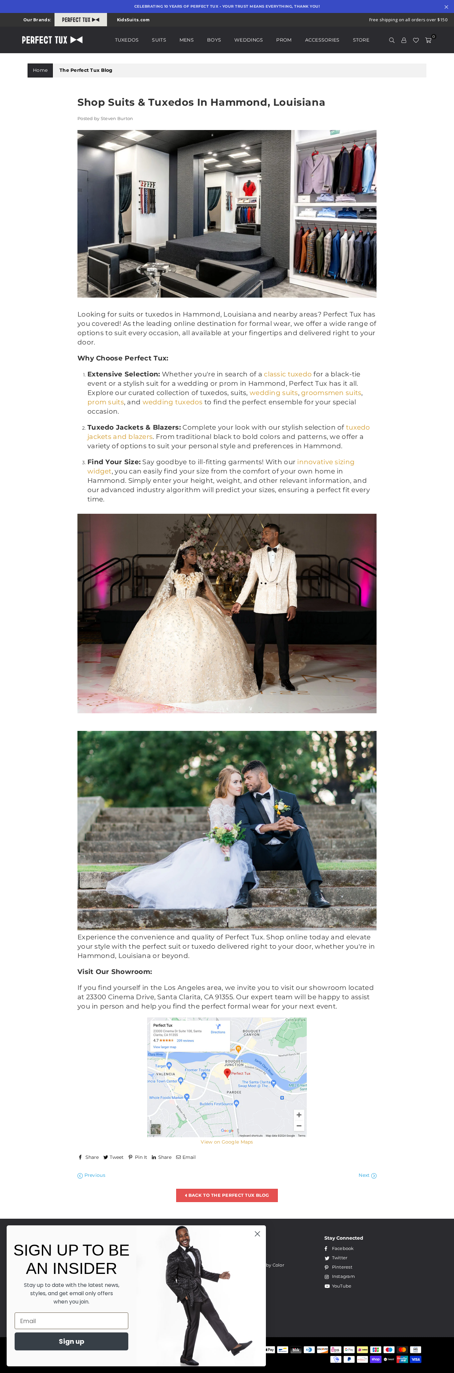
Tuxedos (127, 40)
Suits (159, 40)
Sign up (71, 1341)
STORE (361, 40)
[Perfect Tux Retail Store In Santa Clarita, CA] (227, 1136)
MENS (186, 40)
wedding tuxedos (173, 402)
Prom (283, 40)
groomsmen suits (331, 393)
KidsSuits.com (133, 20)
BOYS (214, 40)
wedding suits (274, 393)
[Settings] (404, 40)
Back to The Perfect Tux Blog (228, 1194)
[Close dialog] (257, 1234)
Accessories (322, 40)
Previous (94, 1175)
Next (365, 1175)
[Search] (392, 40)
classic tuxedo (288, 374)
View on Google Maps (227, 1142)
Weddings (248, 40)
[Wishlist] (416, 40)
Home (40, 70)
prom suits (105, 402)
